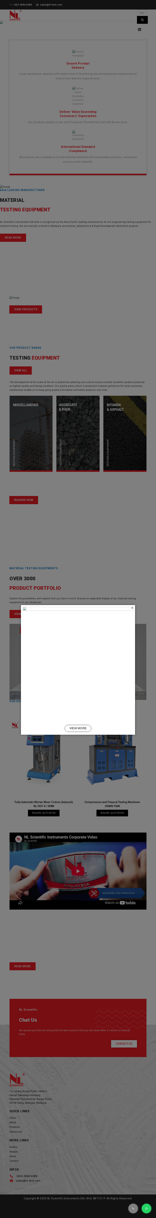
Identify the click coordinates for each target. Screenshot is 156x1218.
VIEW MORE (78, 728)
